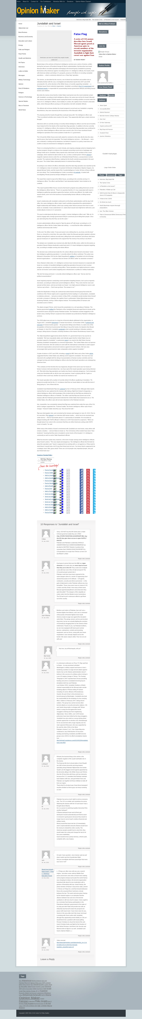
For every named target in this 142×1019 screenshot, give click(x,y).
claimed (50, 415)
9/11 (20, 981)
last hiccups (32, 993)
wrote (66, 340)
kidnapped (55, 322)
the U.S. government (85, 86)
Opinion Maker (29, 998)
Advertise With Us (59, 1)
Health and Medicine (25, 58)
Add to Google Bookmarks (53, 478)
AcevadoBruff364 (105, 109)
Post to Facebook (50, 470)
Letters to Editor (23, 71)
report (67, 353)
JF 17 (38, 991)
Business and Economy (26, 36)
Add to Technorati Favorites (53, 491)
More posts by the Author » (105, 83)
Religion (21, 92)
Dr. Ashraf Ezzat (37, 984)
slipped (88, 155)
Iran (44, 989)
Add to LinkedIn (49, 475)
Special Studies (23, 101)
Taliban (21, 1006)
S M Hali (47, 1003)
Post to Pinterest (50, 512)
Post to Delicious (50, 480)
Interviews (22, 67)
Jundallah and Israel (48, 23)
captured (62, 389)
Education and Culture (25, 41)
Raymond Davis (39, 1003)
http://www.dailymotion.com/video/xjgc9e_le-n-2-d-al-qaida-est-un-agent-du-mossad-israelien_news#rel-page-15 (72, 945)
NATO (43, 995)
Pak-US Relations (24, 88)
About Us (26, 1)
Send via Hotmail (50, 496)
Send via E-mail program (52, 499)
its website (77, 172)
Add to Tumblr (49, 510)
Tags (120, 175)
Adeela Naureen (105, 112)
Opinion (21, 84)
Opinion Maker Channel (83, 1)
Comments (111, 175)
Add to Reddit (49, 486)
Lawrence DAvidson (44, 993)
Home (19, 1)
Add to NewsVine (50, 507)
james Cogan (31, 991)
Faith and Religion (24, 49)
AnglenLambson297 (106, 126)
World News (22, 110)
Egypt (33, 986)
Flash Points (22, 54)
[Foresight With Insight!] (37, 14)
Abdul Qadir (103, 105)
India (34, 989)
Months (111, 95)
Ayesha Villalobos (105, 136)
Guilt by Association (27, 988)
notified (51, 309)
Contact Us (34, 1)
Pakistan (23, 1001)
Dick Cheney (27, 984)
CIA (43, 983)
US (24, 1006)
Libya (20, 995)
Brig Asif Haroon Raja (31, 983)
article (91, 353)
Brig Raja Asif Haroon (106, 129)
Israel (49, 989)
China (40, 983)
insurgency (39, 988)
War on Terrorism (24, 105)
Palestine (32, 1001)
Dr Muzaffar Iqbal (25, 986)
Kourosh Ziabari (24, 993)
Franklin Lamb (40, 986)
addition (72, 256)
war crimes (42, 1006)
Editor (53, 26)
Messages (22, 75)
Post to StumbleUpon (51, 483)
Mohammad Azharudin (32, 995)
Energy (21, 45)
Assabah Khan (104, 133)
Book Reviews (23, 32)
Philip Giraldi (41, 1001)
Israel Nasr (22, 991)
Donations (70, 1)
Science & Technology (25, 97)
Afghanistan (27, 980)
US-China (30, 1006)
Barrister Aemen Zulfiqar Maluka (109, 116)
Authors (102, 95)
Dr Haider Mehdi (47, 984)
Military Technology (24, 80)
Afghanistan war (23, 28)
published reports (42, 88)
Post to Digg (48, 488)
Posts (102, 175)
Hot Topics (22, 62)
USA (35, 1006)
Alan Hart (102, 119)
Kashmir (44, 991)
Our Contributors (45, 1)
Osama (42, 998)
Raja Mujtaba (29, 1003)
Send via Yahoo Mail (51, 502)
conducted (61, 329)
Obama (48, 995)
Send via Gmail (49, 494)
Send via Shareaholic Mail (53, 504)
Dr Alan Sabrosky (105, 122)
